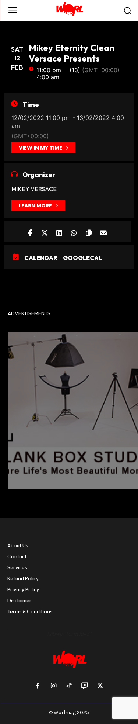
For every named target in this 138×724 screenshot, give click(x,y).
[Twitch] (85, 686)
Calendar (40, 257)
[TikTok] (69, 686)
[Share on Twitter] (44, 231)
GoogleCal (82, 257)
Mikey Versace (34, 188)
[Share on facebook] (30, 231)
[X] (100, 686)
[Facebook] (38, 686)
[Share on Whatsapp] (74, 231)
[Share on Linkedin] (59, 231)
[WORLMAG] (69, 10)
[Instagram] (53, 686)
